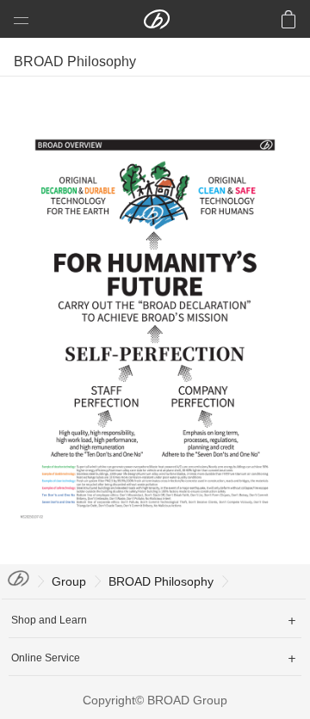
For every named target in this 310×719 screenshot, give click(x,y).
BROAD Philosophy (161, 581)
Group (69, 581)
